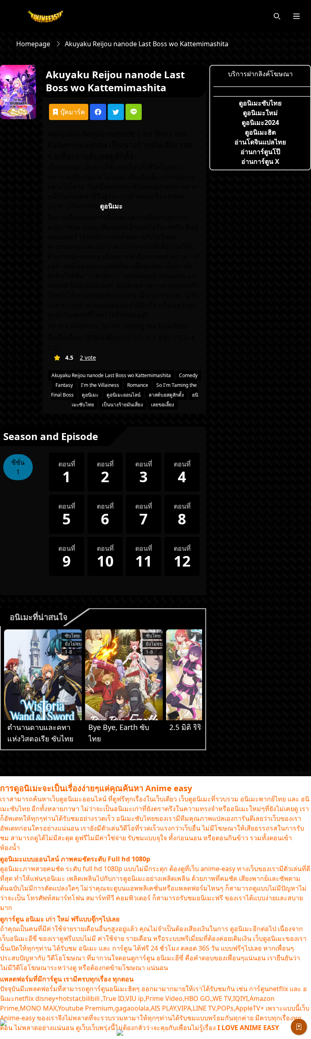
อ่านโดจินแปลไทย (260, 141)
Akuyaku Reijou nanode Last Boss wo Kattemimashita (111, 375)
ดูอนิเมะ (90, 394)
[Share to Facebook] (98, 112)
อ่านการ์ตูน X (260, 161)
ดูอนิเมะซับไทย (260, 103)
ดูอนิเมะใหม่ (260, 112)
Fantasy (64, 385)
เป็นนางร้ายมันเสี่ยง (122, 404)
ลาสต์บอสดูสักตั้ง (166, 394)
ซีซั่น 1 (18, 467)
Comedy (188, 375)
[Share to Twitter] (116, 112)
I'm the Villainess (100, 385)
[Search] (277, 16)
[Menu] (296, 16)
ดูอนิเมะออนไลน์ (124, 394)
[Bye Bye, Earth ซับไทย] (124, 674)
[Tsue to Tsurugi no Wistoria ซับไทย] (43, 674)
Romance (137, 385)
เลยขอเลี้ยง (162, 404)
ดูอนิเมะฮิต (260, 132)
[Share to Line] (134, 112)
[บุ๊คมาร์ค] (299, 1027)
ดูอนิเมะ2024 (260, 122)
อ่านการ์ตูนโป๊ (260, 151)
